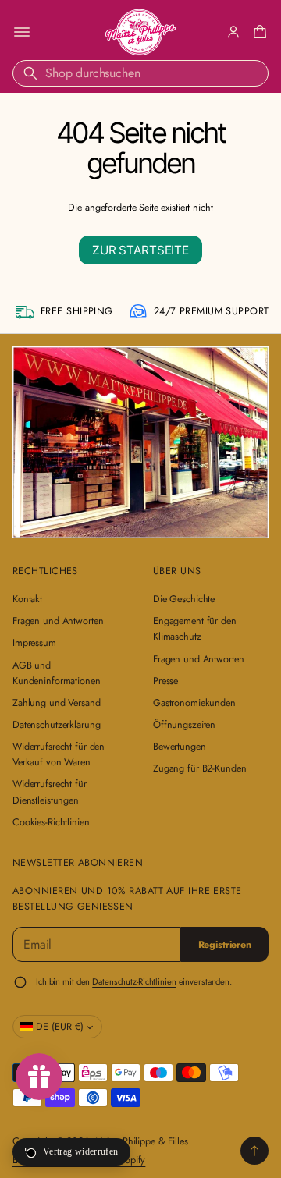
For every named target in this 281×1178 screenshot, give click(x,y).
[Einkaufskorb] (258, 32)
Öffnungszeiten (184, 725)
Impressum (34, 643)
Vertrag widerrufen (80, 1151)
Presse (165, 681)
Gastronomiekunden (194, 703)
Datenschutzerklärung (56, 725)
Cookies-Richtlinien (51, 822)
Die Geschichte (184, 599)
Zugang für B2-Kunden (199, 768)
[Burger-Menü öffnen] (21, 32)
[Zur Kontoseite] (233, 32)
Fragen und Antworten (57, 621)
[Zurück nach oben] (254, 1151)
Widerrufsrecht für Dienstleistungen (49, 792)
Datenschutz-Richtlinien (134, 981)
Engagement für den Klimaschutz (195, 629)
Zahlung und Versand (56, 703)
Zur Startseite (140, 250)
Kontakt (27, 599)
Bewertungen (179, 747)
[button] (258, 32)
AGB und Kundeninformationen (56, 673)
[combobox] (140, 73)
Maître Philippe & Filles (141, 1141)
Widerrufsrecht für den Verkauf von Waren (58, 754)
